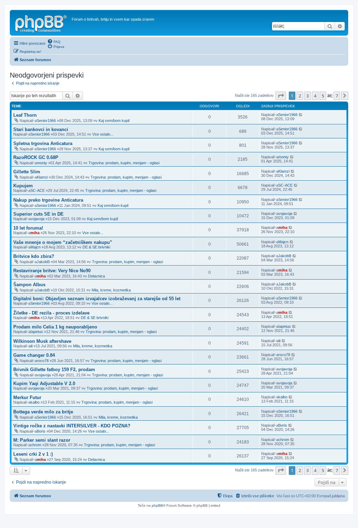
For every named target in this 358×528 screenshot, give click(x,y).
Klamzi (42, 177)
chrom (35, 445)
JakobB (43, 262)
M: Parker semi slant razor (41, 440)
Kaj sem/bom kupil (114, 120)
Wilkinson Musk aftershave (42, 341)
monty (42, 163)
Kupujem (23, 185)
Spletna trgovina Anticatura (42, 143)
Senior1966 (46, 120)
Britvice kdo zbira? (33, 256)
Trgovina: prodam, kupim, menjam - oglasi (123, 163)
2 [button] (300, 96)
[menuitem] (53, 41)
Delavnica (96, 276)
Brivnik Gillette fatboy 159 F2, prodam (54, 369)
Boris (41, 431)
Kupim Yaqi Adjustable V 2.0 (44, 383)
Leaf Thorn (25, 115)
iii (31, 346)
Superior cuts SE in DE (38, 214)
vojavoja (37, 219)
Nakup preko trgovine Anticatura (48, 200)
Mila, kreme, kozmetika (111, 290)
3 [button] (307, 96)
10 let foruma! (28, 228)
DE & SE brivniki (96, 247)
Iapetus (36, 332)
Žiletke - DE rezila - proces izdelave (51, 313)
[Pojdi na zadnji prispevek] (301, 115)
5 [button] (323, 96)
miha (35, 233)
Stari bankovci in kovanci (40, 129)
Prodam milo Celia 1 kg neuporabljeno (55, 327)
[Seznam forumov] (42, 23)
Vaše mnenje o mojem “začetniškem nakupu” (62, 242)
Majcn (35, 247)
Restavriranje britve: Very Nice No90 (52, 270)
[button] (280, 96)
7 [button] (337, 96)
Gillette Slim (26, 171)
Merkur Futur (27, 397)
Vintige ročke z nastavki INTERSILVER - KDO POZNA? (71, 425)
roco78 (43, 361)
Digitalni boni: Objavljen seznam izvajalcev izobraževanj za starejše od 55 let (96, 298)
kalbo (35, 402)
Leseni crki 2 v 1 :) (33, 454)
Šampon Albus (29, 284)
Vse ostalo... (102, 134)
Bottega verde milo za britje (43, 411)
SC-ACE (37, 190)
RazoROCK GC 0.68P (35, 157)
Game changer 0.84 (34, 355)
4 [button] (315, 96)
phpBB (157, 505)
